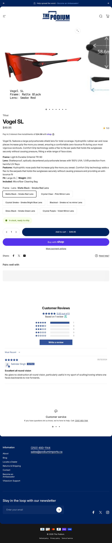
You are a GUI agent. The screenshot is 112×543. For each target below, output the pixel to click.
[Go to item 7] (65, 109)
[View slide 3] (59, 426)
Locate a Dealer (10, 462)
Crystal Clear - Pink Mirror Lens (55, 194)
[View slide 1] (52, 426)
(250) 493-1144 (81, 421)
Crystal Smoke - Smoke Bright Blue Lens (23, 202)
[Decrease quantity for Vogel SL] (6, 232)
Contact (6, 470)
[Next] (108, 3)
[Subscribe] (59, 510)
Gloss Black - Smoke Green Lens (20, 211)
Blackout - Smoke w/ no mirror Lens (66, 202)
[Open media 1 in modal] (77, 30)
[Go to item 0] (46, 109)
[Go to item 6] (62, 109)
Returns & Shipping (12, 466)
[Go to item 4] (56, 109)
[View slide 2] (56, 426)
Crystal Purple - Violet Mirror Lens (58, 211)
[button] (41, 323)
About (5, 453)
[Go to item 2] (49, 109)
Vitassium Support (11, 481)
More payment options (56, 248)
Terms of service (67, 538)
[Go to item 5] (59, 109)
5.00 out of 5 (63, 313)
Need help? (104, 255)
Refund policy (44, 538)
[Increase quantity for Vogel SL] (17, 232)
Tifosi (5, 115)
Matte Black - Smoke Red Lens (19, 194)
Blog (5, 458)
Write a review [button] (56, 342)
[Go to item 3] (52, 109)
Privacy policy (55, 538)
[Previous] (4, 3)
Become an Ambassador (9, 475)
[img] (11, 360)
